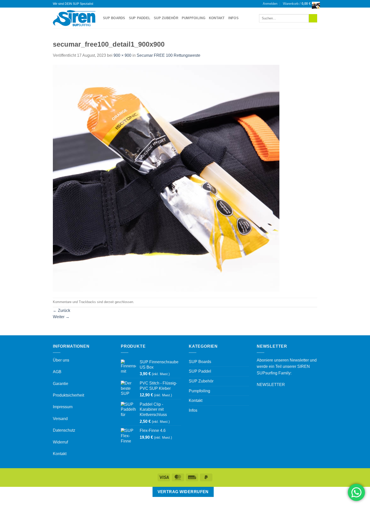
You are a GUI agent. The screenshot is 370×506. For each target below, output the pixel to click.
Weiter (61, 317)
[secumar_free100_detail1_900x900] (166, 178)
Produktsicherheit (68, 395)
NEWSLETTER (271, 384)
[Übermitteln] (313, 18)
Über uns (61, 360)
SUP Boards (114, 18)
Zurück (61, 310)
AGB (57, 372)
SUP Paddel (140, 18)
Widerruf (60, 442)
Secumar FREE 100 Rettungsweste (168, 55)
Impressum (62, 407)
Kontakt (217, 18)
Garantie (60, 383)
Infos (233, 18)
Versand (60, 418)
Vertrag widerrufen (183, 492)
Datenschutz (64, 430)
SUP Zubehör (166, 18)
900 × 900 (122, 55)
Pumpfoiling (193, 18)
